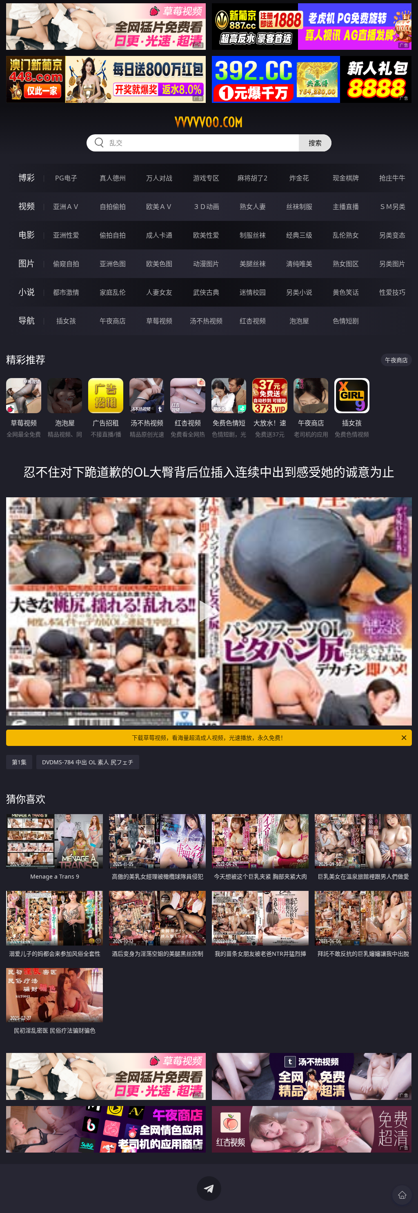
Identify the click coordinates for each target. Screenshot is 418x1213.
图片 (26, 263)
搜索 (315, 142)
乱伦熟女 (346, 235)
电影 (26, 234)
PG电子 (66, 178)
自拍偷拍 (113, 206)
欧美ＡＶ (159, 206)
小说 (26, 292)
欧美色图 (159, 263)
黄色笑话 (346, 292)
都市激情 (66, 292)
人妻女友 (159, 292)
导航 (26, 320)
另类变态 (392, 235)
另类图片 (392, 263)
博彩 (26, 177)
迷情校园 (253, 292)
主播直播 (346, 206)
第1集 (19, 762)
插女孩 (66, 320)
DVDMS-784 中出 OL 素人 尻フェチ (87, 762)
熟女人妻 (253, 206)
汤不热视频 (206, 320)
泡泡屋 (299, 320)
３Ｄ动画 (206, 206)
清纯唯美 (299, 263)
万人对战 (159, 178)
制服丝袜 (253, 235)
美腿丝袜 (253, 263)
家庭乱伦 (113, 292)
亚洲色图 (113, 263)
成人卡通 (159, 235)
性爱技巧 (392, 292)
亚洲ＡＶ (66, 206)
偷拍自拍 (113, 235)
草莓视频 (159, 320)
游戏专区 (206, 178)
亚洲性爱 (66, 235)
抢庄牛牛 (392, 178)
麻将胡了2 (252, 178)
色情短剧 (346, 320)
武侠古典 (206, 292)
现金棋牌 (346, 178)
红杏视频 (253, 320)
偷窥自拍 (66, 263)
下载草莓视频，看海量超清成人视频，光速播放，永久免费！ (209, 737)
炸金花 (299, 178)
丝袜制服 (299, 206)
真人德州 (113, 178)
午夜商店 (113, 320)
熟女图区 (346, 263)
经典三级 (299, 235)
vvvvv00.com (209, 122)
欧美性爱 (206, 235)
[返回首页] (402, 1195)
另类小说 (299, 292)
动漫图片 (206, 263)
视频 (26, 206)
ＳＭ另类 (392, 206)
